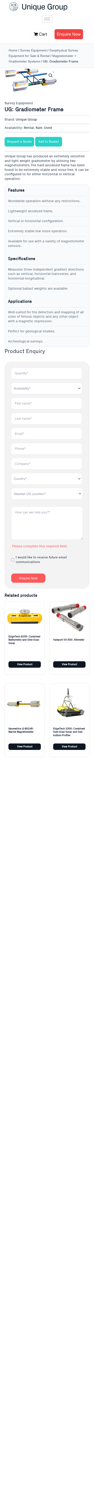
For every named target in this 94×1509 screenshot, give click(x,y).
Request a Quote (19, 142)
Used (48, 128)
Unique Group (26, 120)
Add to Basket (48, 142)
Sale (39, 128)
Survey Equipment (33, 50)
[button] (51, 75)
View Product (24, 664)
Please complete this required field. (40, 546)
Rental (29, 128)
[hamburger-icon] (47, 19)
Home (13, 50)
